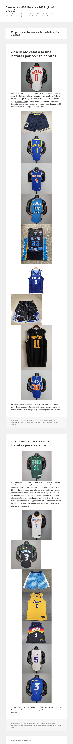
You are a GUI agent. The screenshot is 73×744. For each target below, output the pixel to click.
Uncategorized (33, 420)
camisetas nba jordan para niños (34, 422)
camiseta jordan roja (53, 407)
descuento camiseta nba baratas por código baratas (33, 54)
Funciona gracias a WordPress (21, 740)
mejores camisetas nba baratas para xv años (30, 443)
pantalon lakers (21, 101)
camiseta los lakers (31, 710)
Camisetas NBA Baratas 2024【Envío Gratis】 (30, 8)
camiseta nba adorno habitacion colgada (34, 725)
